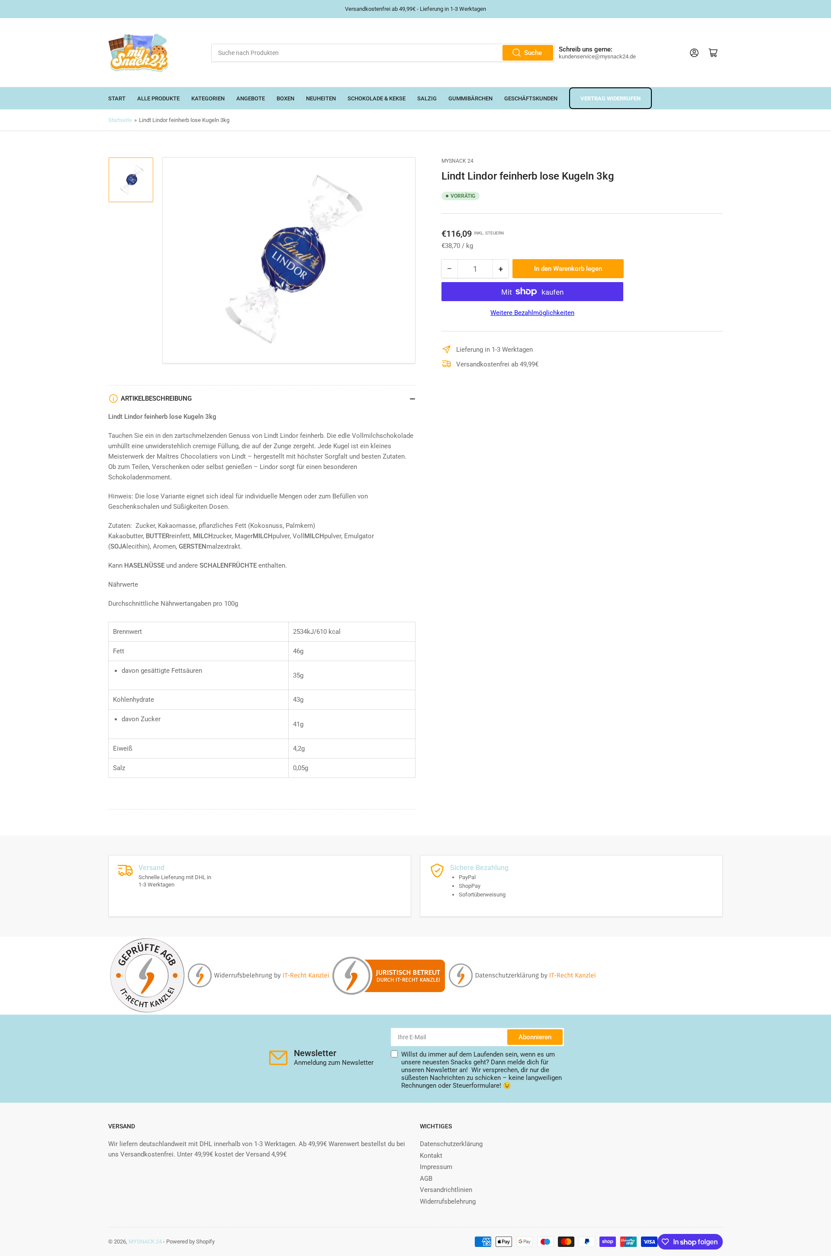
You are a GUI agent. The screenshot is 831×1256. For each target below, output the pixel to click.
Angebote (250, 98)
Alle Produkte (158, 98)
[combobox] (382, 53)
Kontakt (431, 1156)
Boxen (285, 98)
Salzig (427, 98)
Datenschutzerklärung (451, 1144)
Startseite (120, 120)
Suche (533, 53)
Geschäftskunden (530, 98)
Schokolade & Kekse (377, 98)
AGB (426, 1178)
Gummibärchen (470, 98)
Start (117, 98)
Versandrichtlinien (446, 1190)
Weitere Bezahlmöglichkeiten (532, 313)
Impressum (436, 1167)
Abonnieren (535, 1037)
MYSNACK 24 (457, 161)
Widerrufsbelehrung (448, 1201)
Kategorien (208, 98)
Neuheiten (321, 98)
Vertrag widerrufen (610, 98)
